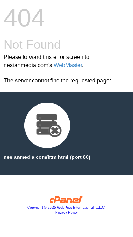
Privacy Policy (66, 212)
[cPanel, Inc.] (66, 201)
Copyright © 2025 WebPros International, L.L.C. (66, 207)
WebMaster (68, 65)
